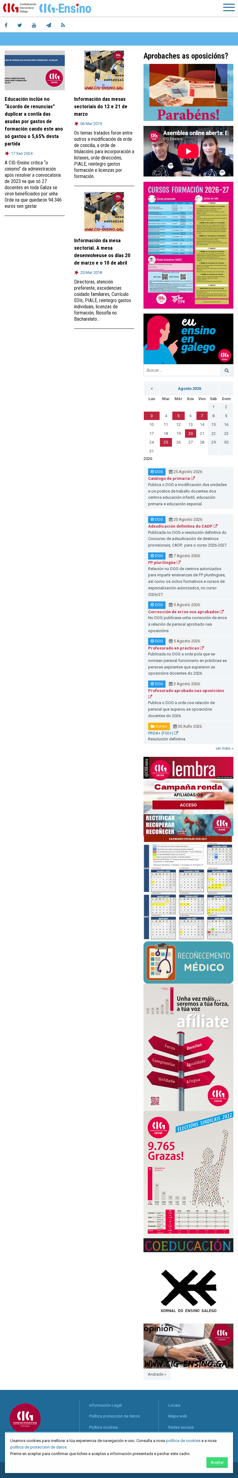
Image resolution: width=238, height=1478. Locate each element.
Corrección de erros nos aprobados (184, 612)
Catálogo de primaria (169, 478)
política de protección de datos (38, 1447)
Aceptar (217, 1462)
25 (166, 442)
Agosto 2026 (189, 388)
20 (190, 433)
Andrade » (157, 1374)
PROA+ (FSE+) (161, 733)
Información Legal (105, 1405)
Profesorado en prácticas (174, 648)
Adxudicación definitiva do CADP (181, 526)
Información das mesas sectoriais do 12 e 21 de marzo (100, 106)
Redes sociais (181, 1427)
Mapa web (177, 1416)
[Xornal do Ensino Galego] (188, 1287)
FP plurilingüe (162, 562)
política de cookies (183, 1440)
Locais (174, 1405)
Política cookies (103, 1427)
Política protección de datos (114, 1416)
